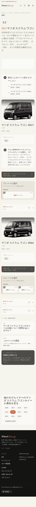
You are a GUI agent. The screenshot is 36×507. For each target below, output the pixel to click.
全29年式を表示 (10, 421)
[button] (18, 175)
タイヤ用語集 (5, 464)
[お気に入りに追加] (3, 128)
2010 (19, 416)
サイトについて (6, 471)
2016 (6, 412)
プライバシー (5, 477)
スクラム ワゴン (25, 13)
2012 (6, 416)
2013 (25, 412)
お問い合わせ (5, 474)
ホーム (3, 13)
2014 (19, 412)
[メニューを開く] (33, 5)
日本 (6, 140)
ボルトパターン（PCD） (19, 41)
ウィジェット (5, 460)
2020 (6, 408)
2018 (19, 408)
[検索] (20, 5)
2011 (13, 416)
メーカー (10, 13)
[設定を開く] (28, 5)
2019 (13, 408)
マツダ (16, 13)
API (2, 457)
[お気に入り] (24, 5)
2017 (25, 408)
